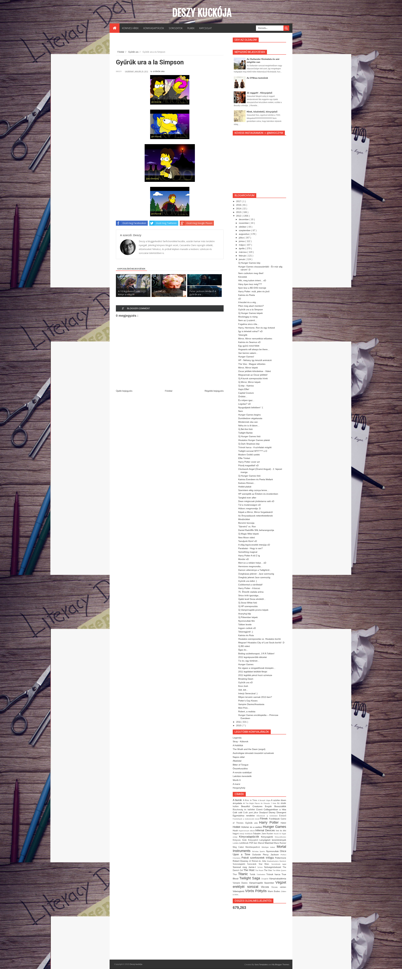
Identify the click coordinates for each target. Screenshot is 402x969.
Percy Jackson (272, 854)
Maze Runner (280, 843)
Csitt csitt (238, 812)
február (243, 255)
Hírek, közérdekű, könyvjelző (262, 111)
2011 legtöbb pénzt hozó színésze (255, 675)
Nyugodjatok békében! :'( (250, 407)
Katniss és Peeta (246, 295)
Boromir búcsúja (246, 523)
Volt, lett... (243, 690)
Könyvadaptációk (250, 836)
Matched (269, 843)
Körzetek (242, 277)
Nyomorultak (273, 851)
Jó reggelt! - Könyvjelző (259, 93)
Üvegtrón (265, 879)
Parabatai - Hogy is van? (250, 548)
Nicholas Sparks (259, 851)
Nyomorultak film (246, 621)
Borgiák (269, 806)
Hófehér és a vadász (252, 827)
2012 (239, 215)
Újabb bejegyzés (124, 391)
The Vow (268, 870)
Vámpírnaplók (256, 883)
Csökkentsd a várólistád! (250, 584)
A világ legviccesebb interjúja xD (254, 544)
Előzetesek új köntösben (268, 816)
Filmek (264, 818)
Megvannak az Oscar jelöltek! (253, 375)
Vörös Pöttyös (256, 891)
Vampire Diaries (241, 883)
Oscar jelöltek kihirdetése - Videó (254, 371)
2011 (239, 722)
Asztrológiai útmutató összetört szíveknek (253, 753)
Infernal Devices (265, 830)
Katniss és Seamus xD (249, 342)
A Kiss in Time (250, 800)
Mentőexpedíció (253, 847)
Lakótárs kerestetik (242, 776)
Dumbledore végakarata (250, 418)
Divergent (281, 812)
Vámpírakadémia (277, 878)
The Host (249, 870)
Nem (240, 411)
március (243, 252)
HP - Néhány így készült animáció (255, 360)
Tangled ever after (247, 497)
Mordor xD (243, 559)
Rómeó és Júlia (259, 861)
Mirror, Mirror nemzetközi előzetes (255, 338)
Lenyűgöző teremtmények (272, 840)
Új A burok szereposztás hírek (253, 378)
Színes (260, 867)
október (243, 226)
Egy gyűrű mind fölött (248, 346)
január (242, 259)
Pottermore (280, 858)
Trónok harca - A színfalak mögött (255, 447)
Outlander (257, 855)
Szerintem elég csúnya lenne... (253, 490)
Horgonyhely (239, 788)
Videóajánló (239, 891)
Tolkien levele (245, 624)
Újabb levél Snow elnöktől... (252, 599)
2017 (239, 201)
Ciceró (260, 809)
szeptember (245, 230)
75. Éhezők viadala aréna (250, 592)
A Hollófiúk (238, 745)
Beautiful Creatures (253, 806)
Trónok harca (274, 874)
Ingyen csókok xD (247, 628)
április (242, 248)
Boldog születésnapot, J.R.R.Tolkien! (256, 653)
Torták (253, 874)
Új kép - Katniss (246, 385)
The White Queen (279, 870)
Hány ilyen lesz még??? (250, 284)
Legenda (237, 737)
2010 (239, 725)
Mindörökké (244, 519)
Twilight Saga (250, 878)
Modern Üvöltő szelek (249, 454)
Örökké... (242, 396)
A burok (238, 800)
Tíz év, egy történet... (248, 661)
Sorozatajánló (240, 864)
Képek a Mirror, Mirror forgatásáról (255, 512)
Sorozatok (252, 864)
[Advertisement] (173, 42)
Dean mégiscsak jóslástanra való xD (256, 501)
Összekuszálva (240, 768)
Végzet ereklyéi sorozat (259, 884)
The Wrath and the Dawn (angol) (249, 749)
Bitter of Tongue (240, 764)
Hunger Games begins (249, 414)
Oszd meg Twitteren (166, 223)
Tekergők (242, 335)
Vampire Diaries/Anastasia (251, 704)
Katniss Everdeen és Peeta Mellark (255, 479)
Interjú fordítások (246, 834)
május (242, 245)
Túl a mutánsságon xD (249, 505)
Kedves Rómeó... (246, 483)
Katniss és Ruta (246, 635)
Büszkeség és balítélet (244, 810)
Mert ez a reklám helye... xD (252, 563)
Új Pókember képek (248, 617)
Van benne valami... (248, 353)
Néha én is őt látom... (248, 425)
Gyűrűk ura (159, 71)
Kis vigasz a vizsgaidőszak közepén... (256, 668)
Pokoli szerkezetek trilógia (258, 857)
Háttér (283, 823)
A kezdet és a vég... (248, 302)
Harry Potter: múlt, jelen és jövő (253, 291)
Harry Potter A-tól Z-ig (249, 555)
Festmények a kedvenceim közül (246, 819)
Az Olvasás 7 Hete (269, 803)
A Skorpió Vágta (264, 800)
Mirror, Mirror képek (248, 367)
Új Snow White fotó (247, 602)
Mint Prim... (244, 708)
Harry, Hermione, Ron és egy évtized (256, 327)
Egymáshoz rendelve (245, 815)
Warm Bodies (274, 891)
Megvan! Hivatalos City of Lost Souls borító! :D (261, 642)
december (244, 219)
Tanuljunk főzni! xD (247, 541)
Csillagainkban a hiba (275, 809)
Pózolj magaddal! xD (248, 465)
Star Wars (265, 864)
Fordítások (275, 818)
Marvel (261, 843)
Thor (235, 874)
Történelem (261, 874)
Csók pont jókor (251, 813)
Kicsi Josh (243, 686)
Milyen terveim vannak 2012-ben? (255, 697)
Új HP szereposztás (248, 606)
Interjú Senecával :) (248, 693)
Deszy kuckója (201, 12)
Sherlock (282, 861)
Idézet (252, 831)
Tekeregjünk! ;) (245, 631)
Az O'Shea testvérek (257, 78)
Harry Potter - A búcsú (249, 588)
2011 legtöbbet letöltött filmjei (252, 671)
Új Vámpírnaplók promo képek (253, 610)
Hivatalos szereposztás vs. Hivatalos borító (259, 639)
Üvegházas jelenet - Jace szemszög (256, 574)
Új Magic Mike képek (248, 533)
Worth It (237, 780)
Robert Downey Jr (242, 861)
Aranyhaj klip (244, 613)
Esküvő (282, 816)
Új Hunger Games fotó (249, 436)
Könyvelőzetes (280, 837)
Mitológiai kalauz (269, 847)
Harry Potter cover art (249, 462)
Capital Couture (246, 393)
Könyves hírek (240, 840)
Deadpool (264, 813)
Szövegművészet (273, 867)
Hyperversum (244, 831)
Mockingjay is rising (248, 316)
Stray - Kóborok (240, 741)
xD (239, 298)
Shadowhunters (273, 861)
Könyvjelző (254, 840)
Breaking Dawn (245, 679)
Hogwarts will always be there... (253, 349)
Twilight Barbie (245, 433)
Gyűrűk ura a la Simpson (250, 309)
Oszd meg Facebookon (134, 223)
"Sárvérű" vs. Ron (247, 526)
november (244, 223)
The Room (259, 870)
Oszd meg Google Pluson (199, 223)
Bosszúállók (280, 806)
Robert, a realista (246, 711)
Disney (273, 812)
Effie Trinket (244, 458)
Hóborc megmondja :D (249, 508)
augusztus (244, 234)
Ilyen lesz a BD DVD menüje (252, 288)
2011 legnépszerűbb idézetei (252, 657)
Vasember (269, 883)
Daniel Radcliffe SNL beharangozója (256, 530)
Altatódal (237, 761)
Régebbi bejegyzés (214, 391)
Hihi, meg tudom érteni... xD (252, 280)
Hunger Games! (246, 356)
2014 (239, 208)
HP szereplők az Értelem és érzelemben (258, 494)
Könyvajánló (268, 837)
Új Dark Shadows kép (249, 443)
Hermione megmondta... (250, 566)
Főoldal (168, 391)
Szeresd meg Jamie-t (245, 867)
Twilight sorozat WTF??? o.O (252, 451)
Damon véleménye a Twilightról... (254, 570)
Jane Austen (267, 834)
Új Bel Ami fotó (245, 429)
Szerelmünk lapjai (278, 864)
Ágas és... (243, 650)
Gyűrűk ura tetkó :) (247, 581)
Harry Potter (270, 822)
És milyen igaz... (246, 400)
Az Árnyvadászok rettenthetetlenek (255, 515)
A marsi (236, 784)
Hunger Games (245, 664)
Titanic (244, 874)
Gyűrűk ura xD (245, 682)
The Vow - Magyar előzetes (251, 364)
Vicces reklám (278, 887)
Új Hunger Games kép (249, 263)
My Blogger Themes (280, 965)
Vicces (266, 886)
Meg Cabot (239, 847)
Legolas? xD (244, 404)
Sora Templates (261, 965)
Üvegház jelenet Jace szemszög (254, 577)
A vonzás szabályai (242, 772)
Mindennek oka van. (248, 422)
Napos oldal (238, 757)
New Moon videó (246, 537)
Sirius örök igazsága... (249, 595)
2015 (239, 205)
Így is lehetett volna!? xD (250, 331)
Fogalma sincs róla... (248, 324)
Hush (236, 830)
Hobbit (237, 826)
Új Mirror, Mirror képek (249, 382)
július (241, 237)
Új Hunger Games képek (250, 313)
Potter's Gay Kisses (248, 700)
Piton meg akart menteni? (251, 306)
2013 (239, 212)
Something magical (247, 552)
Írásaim (257, 833)
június (242, 241)
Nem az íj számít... (247, 320)
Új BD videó (244, 646)
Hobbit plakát (244, 486)
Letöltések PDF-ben (248, 843)
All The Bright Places (252, 803)
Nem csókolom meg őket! (250, 273)
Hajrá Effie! (243, 389)
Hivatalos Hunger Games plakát (254, 440)
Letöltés (236, 843)
